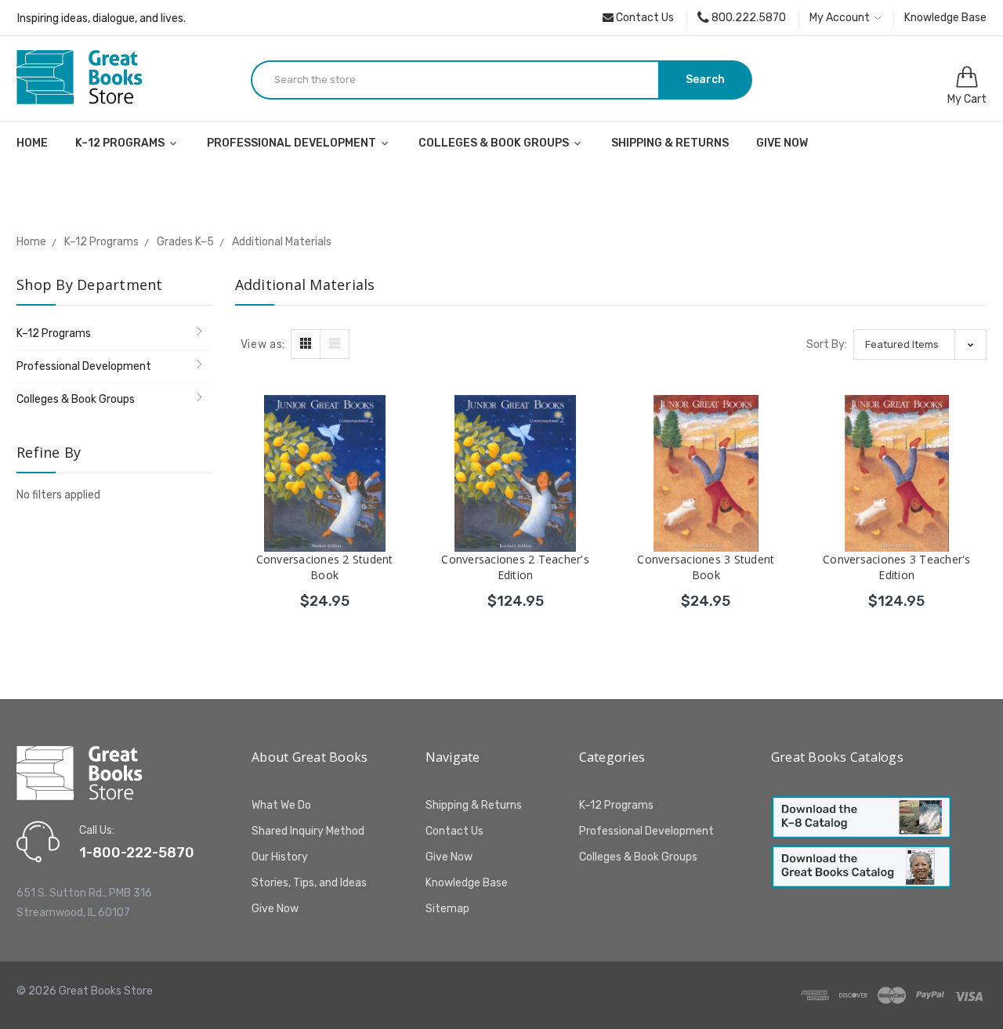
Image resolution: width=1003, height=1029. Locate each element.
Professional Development (292, 143)
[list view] (334, 344)
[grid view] (305, 344)
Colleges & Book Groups (494, 143)
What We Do (281, 805)
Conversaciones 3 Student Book (705, 567)
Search (705, 79)
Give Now (782, 143)
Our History (280, 857)
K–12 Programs (121, 143)
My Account (840, 17)
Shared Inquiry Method (308, 831)
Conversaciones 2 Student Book (324, 567)
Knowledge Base (945, 17)
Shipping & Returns (670, 143)
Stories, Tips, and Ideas (309, 883)
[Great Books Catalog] (861, 866)
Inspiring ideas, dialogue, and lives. (101, 18)
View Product (324, 598)
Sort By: (826, 344)
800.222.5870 (747, 17)
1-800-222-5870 (136, 852)
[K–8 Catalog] (861, 817)
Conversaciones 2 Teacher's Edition (515, 567)
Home (32, 143)
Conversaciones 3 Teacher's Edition (897, 567)
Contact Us (644, 17)
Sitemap (447, 908)
